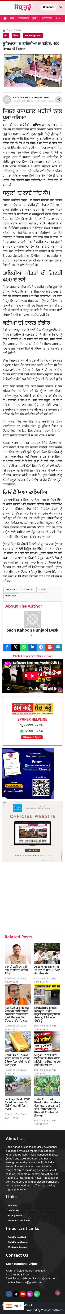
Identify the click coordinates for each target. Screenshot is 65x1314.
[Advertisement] (32, 896)
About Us (12, 1205)
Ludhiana (28, 589)
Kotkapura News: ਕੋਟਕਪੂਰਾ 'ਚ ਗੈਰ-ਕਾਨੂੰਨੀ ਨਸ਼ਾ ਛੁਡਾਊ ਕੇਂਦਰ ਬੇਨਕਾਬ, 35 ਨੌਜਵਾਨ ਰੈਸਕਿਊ (47, 1014)
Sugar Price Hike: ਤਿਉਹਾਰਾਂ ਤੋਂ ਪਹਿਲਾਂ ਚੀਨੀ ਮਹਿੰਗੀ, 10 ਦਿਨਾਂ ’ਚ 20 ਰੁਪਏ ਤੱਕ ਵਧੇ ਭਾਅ (47, 1060)
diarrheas (11, 596)
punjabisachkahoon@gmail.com (37, 1278)
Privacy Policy (15, 1215)
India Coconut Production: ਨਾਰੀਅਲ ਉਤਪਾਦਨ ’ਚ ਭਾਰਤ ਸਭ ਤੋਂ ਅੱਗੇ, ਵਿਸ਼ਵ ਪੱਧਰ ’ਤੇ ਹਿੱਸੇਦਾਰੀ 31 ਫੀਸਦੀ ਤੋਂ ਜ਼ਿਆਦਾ (47, 1108)
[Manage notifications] (57, 1292)
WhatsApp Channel (17, 1247)
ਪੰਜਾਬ (18, 30)
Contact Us (13, 1210)
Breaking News (33, 35)
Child (42, 589)
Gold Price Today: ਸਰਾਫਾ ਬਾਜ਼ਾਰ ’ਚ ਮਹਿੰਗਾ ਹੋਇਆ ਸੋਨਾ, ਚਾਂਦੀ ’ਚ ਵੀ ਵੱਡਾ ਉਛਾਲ (18, 1060)
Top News (12, 589)
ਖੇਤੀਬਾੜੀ (47, 19)
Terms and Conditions (19, 1220)
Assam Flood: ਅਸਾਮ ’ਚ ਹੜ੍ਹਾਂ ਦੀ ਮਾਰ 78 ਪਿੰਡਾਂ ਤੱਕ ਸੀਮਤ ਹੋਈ (47, 970)
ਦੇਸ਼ (12, 19)
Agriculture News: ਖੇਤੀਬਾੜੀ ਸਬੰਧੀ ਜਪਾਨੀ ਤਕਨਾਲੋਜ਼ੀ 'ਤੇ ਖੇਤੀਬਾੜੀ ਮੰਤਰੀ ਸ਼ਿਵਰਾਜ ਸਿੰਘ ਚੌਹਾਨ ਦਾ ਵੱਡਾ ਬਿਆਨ (17, 1014)
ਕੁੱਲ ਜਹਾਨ (23, 19)
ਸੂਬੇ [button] (34, 19)
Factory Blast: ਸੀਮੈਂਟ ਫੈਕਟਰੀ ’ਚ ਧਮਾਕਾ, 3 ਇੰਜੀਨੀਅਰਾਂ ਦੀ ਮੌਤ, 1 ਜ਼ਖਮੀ (17, 1104)
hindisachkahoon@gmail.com (24, 1282)
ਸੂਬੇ (10, 30)
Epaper (49, 7)
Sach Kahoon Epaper (18, 1242)
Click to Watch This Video (32, 656)
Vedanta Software (52, 1310)
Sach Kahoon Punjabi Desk (32, 630)
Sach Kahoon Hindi (17, 1237)
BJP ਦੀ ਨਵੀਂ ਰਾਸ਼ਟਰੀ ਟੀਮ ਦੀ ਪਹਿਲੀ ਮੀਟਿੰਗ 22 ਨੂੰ (16, 970)
